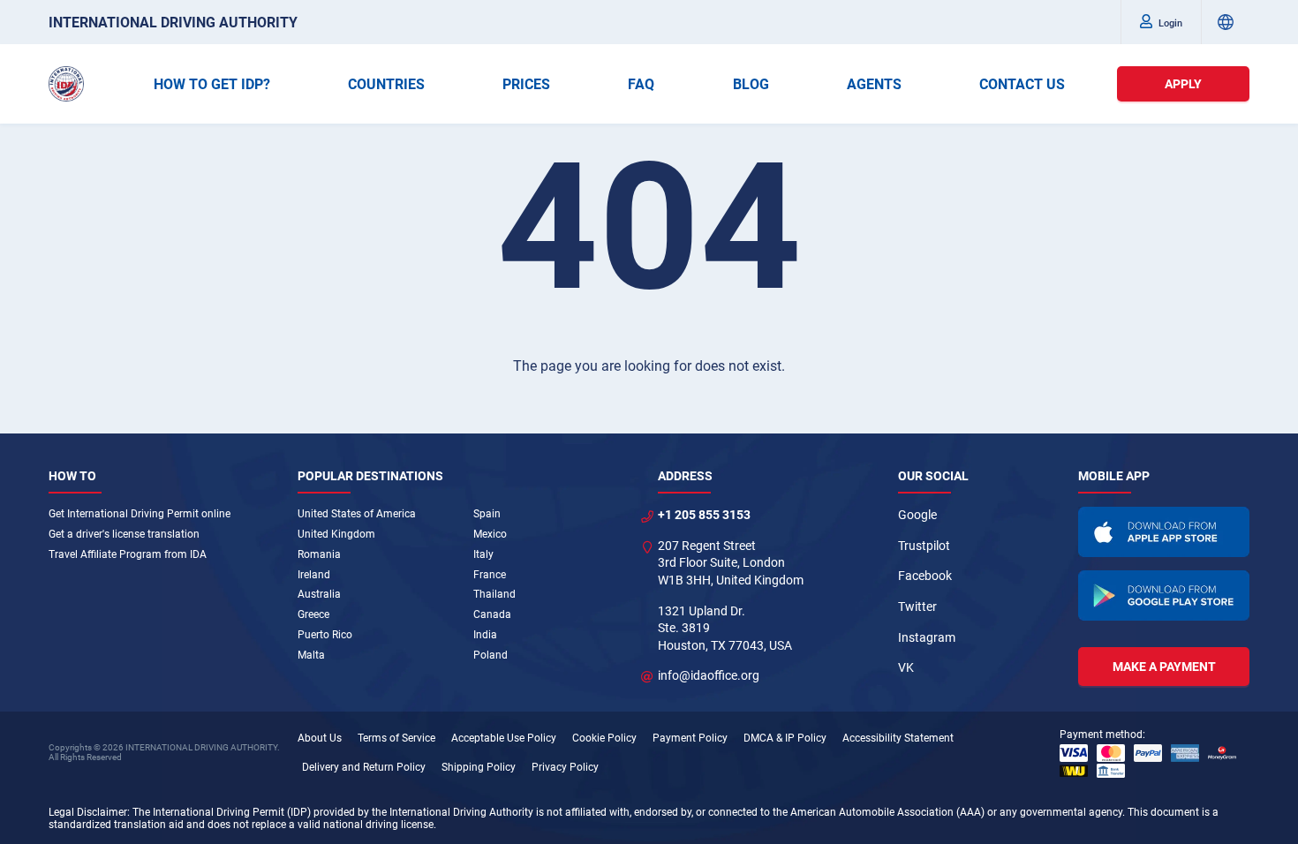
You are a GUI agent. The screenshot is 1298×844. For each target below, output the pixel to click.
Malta (311, 655)
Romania (319, 554)
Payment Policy (690, 738)
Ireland (314, 575)
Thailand (494, 594)
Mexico (490, 534)
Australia (319, 594)
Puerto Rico (325, 635)
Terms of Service (396, 738)
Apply (1183, 84)
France (489, 575)
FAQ (641, 84)
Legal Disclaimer (88, 812)
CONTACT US (1022, 84)
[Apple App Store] (1163, 532)
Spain (487, 514)
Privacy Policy (565, 767)
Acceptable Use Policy (503, 738)
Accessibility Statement (898, 738)
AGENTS (874, 84)
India (485, 635)
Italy (483, 554)
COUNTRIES (386, 84)
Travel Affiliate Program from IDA (128, 554)
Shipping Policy (478, 767)
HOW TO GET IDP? (212, 84)
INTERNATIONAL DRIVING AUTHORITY (173, 22)
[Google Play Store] (1163, 595)
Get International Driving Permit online (139, 514)
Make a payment (1164, 666)
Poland (490, 655)
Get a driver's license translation (124, 534)
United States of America (357, 514)
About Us (320, 738)
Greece (313, 614)
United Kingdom (336, 534)
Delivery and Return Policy (364, 767)
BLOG (751, 84)
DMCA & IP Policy (784, 738)
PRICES (526, 84)
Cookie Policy (604, 738)
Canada (492, 614)
